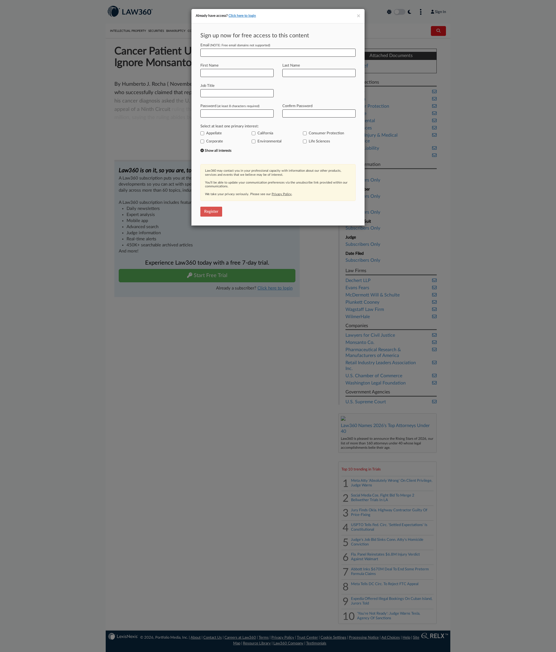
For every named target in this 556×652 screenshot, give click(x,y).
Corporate (214, 141)
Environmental (269, 141)
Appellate (214, 133)
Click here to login (242, 15)
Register (211, 212)
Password (229, 106)
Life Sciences (319, 141)
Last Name (291, 65)
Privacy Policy (282, 194)
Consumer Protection (326, 133)
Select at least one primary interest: (229, 126)
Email (235, 45)
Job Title (207, 86)
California (265, 133)
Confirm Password (297, 106)
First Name (209, 65)
